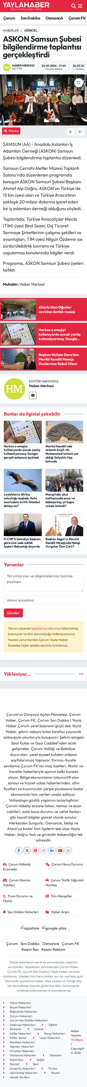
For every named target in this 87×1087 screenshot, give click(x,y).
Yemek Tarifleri (19, 1077)
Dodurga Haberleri (22, 1025)
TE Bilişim (77, 1040)
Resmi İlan (30, 949)
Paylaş (14, 131)
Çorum (9, 18)
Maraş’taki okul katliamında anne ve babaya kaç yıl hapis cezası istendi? (60, 500)
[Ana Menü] (80, 6)
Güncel (30, 30)
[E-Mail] (32, 395)
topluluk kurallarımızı (46, 628)
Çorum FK (77, 18)
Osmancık (54, 18)
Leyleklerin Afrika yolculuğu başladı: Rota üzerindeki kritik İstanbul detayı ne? (22, 500)
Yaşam (55, 1072)
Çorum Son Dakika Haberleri (28, 1020)
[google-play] (54, 928)
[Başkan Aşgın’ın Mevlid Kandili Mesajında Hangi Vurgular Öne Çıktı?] (64, 524)
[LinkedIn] (52, 850)
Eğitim (52, 1025)
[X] (27, 850)
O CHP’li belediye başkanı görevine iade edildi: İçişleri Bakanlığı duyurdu (22, 543)
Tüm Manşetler (61, 896)
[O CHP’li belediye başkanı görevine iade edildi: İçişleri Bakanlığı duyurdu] (23, 524)
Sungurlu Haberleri (22, 1068)
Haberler (11, 30)
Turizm (52, 1068)
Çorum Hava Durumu (67, 864)
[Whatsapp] (68, 850)
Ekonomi (15, 1029)
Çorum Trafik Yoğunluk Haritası (65, 882)
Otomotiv (55, 1055)
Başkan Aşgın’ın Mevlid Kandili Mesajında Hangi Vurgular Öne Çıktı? (63, 543)
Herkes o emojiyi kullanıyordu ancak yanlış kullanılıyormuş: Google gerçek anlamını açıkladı (22, 451)
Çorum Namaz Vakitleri (17, 882)
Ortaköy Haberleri (21, 1051)
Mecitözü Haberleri (22, 1042)
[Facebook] (19, 850)
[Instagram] (43, 850)
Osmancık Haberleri (22, 1055)
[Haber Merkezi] (14, 388)
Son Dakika (30, 18)
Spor (35, 1064)
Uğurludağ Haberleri (23, 1072)
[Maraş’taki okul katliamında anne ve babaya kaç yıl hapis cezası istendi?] (64, 479)
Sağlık (40, 1059)
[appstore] (29, 928)
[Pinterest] (35, 850)
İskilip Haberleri (20, 1033)
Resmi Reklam (53, 949)
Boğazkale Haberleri (23, 1011)
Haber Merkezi (41, 386)
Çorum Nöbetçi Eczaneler (17, 866)
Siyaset (14, 1064)
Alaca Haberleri (20, 1003)
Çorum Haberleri (20, 1016)
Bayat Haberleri (20, 1007)
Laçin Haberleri (49, 1038)
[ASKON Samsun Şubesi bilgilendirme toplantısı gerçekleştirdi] (43, 100)
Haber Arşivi (60, 912)
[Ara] (73, 6)
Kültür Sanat (17, 1038)
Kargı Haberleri (54, 1033)
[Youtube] (60, 850)
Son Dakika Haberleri (23, 912)
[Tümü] (81, 674)
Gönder (13, 612)
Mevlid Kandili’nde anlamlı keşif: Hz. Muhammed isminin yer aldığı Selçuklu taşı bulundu (62, 453)
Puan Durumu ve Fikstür (18, 898)
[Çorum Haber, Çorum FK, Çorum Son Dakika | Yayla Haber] (26, 6)
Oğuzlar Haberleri (21, 1046)
